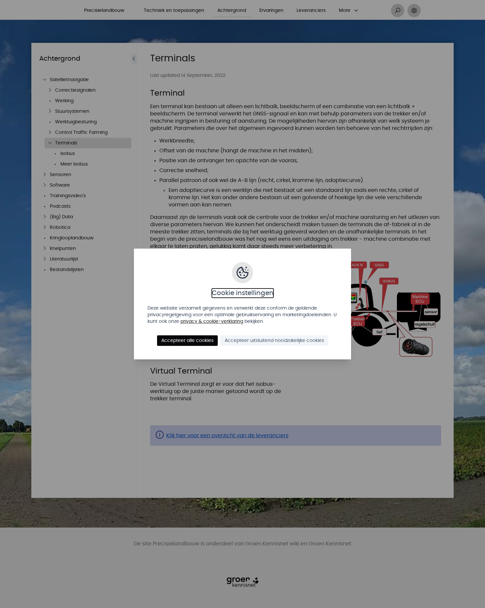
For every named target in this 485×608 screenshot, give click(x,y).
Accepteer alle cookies (187, 340)
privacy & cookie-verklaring (211, 321)
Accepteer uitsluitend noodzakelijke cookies (274, 340)
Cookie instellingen (243, 293)
